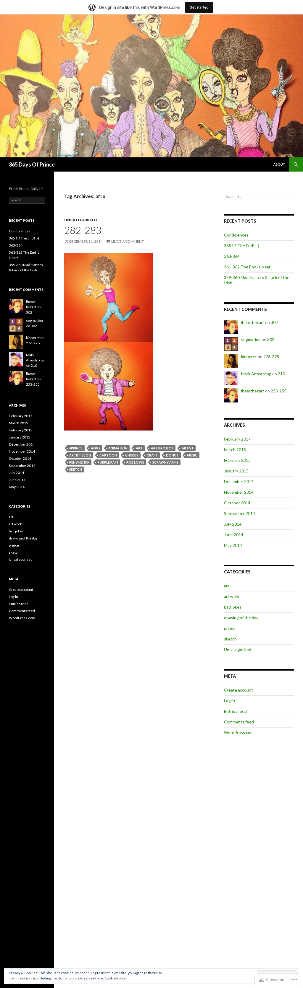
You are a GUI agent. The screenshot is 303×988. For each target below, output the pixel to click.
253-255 (278, 390)
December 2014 (239, 481)
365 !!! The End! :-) (241, 245)
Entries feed (235, 711)
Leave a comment (127, 241)
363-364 (232, 256)
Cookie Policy (115, 978)
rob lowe (135, 462)
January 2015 (236, 470)
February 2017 (237, 438)
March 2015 (235, 449)
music (192, 455)
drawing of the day (241, 617)
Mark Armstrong (256, 373)
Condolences (236, 234)
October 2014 (237, 502)
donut (172, 455)
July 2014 (232, 523)
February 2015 (237, 460)
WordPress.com (239, 732)
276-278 (271, 356)
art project (162, 448)
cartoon (108, 455)
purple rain (108, 462)
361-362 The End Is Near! (248, 266)
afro (95, 448)
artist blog (80, 455)
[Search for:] (259, 196)
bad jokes (232, 606)
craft (152, 455)
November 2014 (239, 492)
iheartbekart (252, 322)
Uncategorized (80, 220)
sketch (75, 469)
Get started (199, 7)
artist (188, 448)
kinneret (249, 356)
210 (281, 373)
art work (231, 596)
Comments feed (239, 721)
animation (118, 448)
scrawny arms (165, 462)
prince (230, 628)
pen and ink (79, 462)
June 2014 (233, 534)
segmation (251, 339)
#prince (76, 448)
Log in (229, 700)
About (279, 164)
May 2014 (233, 545)
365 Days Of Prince (32, 164)
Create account (238, 689)
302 (274, 322)
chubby (131, 455)
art (139, 448)
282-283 (82, 230)
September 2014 (239, 513)
